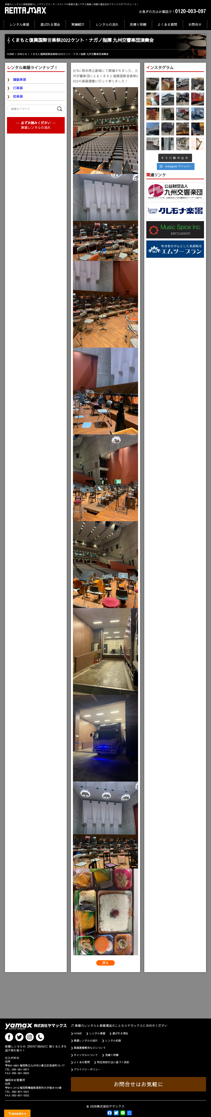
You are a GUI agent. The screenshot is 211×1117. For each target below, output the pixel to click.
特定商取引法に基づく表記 (113, 1062)
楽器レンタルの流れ (36, 127)
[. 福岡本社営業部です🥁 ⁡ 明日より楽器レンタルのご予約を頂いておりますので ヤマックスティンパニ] (197, 84)
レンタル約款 (113, 1040)
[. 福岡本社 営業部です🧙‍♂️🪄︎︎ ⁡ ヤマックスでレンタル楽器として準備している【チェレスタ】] (152, 99)
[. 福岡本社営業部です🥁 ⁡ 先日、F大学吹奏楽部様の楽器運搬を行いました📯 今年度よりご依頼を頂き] (182, 84)
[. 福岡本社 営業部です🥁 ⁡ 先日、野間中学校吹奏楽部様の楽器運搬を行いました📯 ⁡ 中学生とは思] (182, 114)
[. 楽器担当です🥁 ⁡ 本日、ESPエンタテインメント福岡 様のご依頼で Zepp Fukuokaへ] (182, 143)
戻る (105, 962)
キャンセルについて (86, 1055)
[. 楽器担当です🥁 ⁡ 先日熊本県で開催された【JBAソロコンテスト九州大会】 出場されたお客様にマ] (182, 128)
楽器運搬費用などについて (90, 1048)
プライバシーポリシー (87, 1069)
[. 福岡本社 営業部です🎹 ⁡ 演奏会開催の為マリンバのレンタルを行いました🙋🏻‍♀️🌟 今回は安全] (167, 84)
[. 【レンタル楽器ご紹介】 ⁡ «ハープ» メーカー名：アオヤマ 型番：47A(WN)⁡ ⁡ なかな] (197, 143)
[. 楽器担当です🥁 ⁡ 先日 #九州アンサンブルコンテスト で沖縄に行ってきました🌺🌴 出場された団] (167, 143)
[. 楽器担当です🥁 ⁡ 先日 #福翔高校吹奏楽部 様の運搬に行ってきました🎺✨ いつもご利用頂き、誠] (152, 143)
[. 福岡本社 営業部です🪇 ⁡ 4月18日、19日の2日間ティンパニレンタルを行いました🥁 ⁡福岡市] (182, 99)
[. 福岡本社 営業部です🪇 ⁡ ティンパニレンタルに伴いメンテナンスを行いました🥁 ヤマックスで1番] (167, 128)
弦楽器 (18, 96)
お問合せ (195, 24)
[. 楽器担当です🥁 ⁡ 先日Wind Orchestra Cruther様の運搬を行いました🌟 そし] (197, 128)
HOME (78, 1033)
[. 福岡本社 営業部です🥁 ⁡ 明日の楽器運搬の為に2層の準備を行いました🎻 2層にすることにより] (197, 99)
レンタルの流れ (107, 24)
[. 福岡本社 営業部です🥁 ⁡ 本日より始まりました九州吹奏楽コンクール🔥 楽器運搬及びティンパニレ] (152, 84)
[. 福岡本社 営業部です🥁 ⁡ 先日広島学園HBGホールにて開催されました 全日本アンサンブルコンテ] (152, 128)
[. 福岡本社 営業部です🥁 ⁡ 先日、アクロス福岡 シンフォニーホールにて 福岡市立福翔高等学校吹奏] (167, 114)
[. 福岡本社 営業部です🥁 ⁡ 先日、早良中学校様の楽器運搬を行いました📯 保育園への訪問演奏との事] (197, 114)
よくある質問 (167, 24)
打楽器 (18, 88)
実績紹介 (77, 24)
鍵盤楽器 (19, 79)
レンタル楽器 (19, 24)
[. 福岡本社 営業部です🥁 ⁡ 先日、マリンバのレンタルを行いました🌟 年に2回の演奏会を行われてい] (152, 114)
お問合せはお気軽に (138, 1084)
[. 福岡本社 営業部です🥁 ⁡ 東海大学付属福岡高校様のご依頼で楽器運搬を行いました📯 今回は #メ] (167, 99)
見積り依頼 (138, 24)
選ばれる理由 (50, 24)
